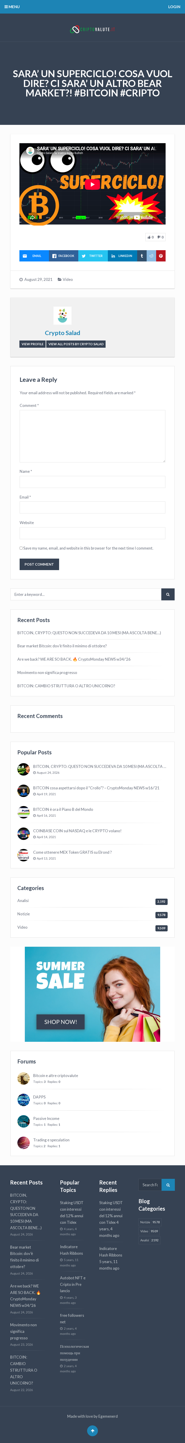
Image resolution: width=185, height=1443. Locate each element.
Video (68, 279)
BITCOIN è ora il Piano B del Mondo (63, 809)
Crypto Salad (62, 332)
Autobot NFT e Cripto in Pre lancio (73, 1284)
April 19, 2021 (46, 794)
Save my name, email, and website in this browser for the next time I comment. (88, 548)
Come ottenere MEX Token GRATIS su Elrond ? (72, 852)
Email (25, 497)
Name (26, 471)
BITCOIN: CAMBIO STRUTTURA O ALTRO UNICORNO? (66, 685)
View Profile (33, 344)
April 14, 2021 (46, 837)
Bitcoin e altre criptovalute (55, 1075)
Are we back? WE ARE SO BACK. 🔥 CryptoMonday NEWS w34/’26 (74, 659)
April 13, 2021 (46, 858)
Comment (29, 405)
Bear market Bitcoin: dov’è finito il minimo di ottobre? (62, 645)
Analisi (23, 900)
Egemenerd (108, 1416)
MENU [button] (14, 6)
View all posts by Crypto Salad (76, 344)
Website (27, 522)
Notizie (23, 913)
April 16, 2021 (46, 815)
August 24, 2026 (48, 772)
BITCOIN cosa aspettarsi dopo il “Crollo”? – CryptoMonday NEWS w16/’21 (96, 788)
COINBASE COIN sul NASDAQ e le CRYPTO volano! (77, 830)
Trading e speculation (51, 1140)
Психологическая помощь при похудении (74, 1353)
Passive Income (46, 1118)
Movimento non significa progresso (47, 672)
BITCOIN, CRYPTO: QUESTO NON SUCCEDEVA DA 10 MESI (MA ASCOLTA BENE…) (89, 632)
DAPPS (39, 1097)
